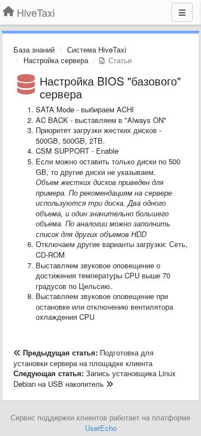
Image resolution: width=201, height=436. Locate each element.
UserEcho (101, 428)
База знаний (34, 49)
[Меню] (182, 12)
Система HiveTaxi (96, 49)
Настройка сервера (55, 60)
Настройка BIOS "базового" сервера (110, 87)
